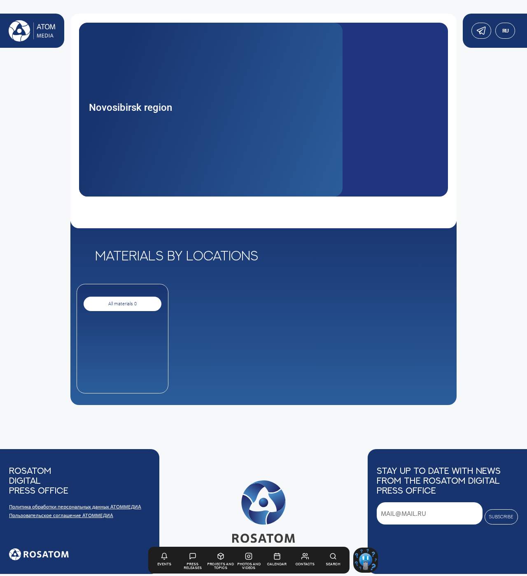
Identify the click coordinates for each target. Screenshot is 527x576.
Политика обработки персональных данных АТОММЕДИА (75, 506)
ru (505, 30)
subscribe (501, 516)
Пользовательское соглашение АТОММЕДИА (61, 515)
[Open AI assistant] (365, 560)
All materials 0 (122, 304)
